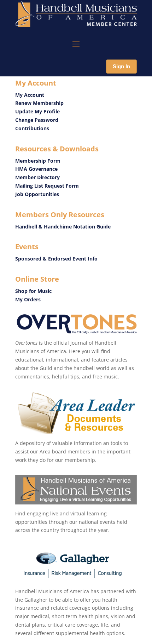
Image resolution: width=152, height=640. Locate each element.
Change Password (36, 120)
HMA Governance (36, 168)
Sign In (121, 66)
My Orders (28, 299)
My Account (29, 95)
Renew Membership (39, 103)
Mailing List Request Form (47, 185)
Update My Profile (37, 111)
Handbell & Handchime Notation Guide (63, 226)
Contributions (32, 128)
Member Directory (37, 177)
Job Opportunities (37, 194)
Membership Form (37, 160)
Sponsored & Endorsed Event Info (57, 258)
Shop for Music (33, 291)
